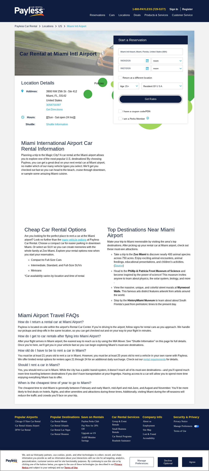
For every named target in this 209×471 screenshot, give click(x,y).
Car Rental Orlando (60, 425)
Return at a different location (137, 77)
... (147, 61)
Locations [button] (124, 15)
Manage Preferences (183, 426)
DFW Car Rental (23, 430)
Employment (149, 425)
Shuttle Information (57, 124)
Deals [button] (137, 15)
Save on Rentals (92, 417)
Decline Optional (168, 462)
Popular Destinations (65, 417)
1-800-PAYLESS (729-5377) (149, 9)
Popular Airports (26, 417)
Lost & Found (149, 434)
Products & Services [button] (156, 15)
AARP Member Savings (88, 439)
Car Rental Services (125, 417)
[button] (147, 119)
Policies (99, 83)
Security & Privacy (186, 417)
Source (119, 265)
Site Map (147, 430)
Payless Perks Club (90, 421)
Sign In (173, 9)
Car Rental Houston (60, 434)
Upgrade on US (88, 433)
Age (122, 86)
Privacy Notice (180, 421)
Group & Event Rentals (119, 423)
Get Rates (150, 99)
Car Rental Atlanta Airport (27, 425)
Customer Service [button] (182, 15)
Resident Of (149, 86)
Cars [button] (112, 15)
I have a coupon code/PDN (136, 111)
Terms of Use (180, 431)
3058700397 (53, 105)
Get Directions (54, 109)
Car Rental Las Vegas (60, 430)
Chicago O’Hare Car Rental (27, 421)
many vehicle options (74, 239)
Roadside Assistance (121, 440)
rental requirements (154, 359)
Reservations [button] (97, 15)
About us (147, 421)
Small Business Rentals (119, 430)
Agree (192, 462)
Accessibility (149, 438)
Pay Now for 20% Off (89, 427)
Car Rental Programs (121, 436)
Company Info (152, 417)
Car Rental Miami (59, 421)
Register (187, 9)
